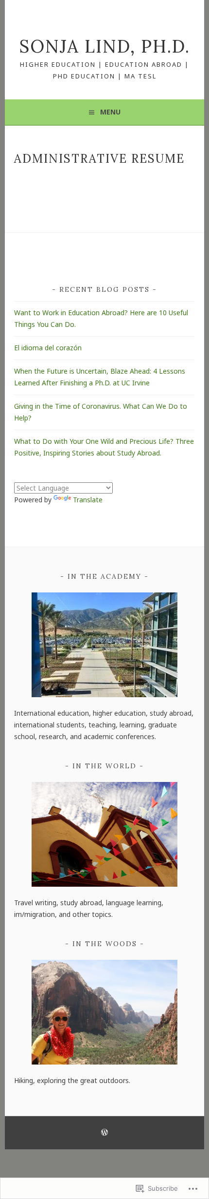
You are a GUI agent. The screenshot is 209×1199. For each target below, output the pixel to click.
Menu (110, 111)
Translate (88, 499)
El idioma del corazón (48, 347)
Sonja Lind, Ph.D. (104, 46)
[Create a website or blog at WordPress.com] (104, 1133)
